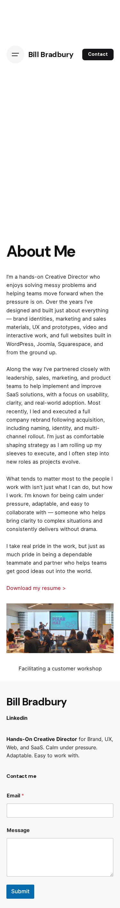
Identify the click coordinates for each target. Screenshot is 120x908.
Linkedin (17, 718)
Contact (98, 54)
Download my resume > (36, 588)
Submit (20, 891)
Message (18, 830)
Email (15, 796)
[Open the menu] (15, 54)
